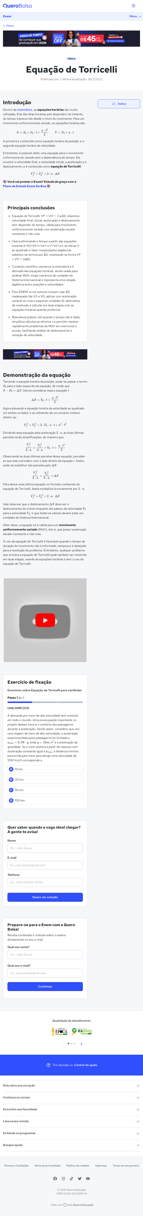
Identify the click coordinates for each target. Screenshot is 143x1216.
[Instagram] (63, 1178)
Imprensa (101, 1165)
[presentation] (45, 132)
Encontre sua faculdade (20, 1109)
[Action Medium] (45, 355)
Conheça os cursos (16, 1097)
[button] (62, 1043)
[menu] (133, 5)
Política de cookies (77, 1165)
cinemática (24, 110)
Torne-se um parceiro (126, 1165)
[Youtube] (88, 1178)
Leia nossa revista (16, 1121)
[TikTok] (71, 1178)
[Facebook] (55, 1178)
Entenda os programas (19, 1133)
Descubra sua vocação (19, 1085)
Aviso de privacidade (48, 1165)
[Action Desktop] (71, 39)
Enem (7, 16)
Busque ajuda (13, 1145)
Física (10, 25)
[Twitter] (79, 1178)
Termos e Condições (16, 1165)
